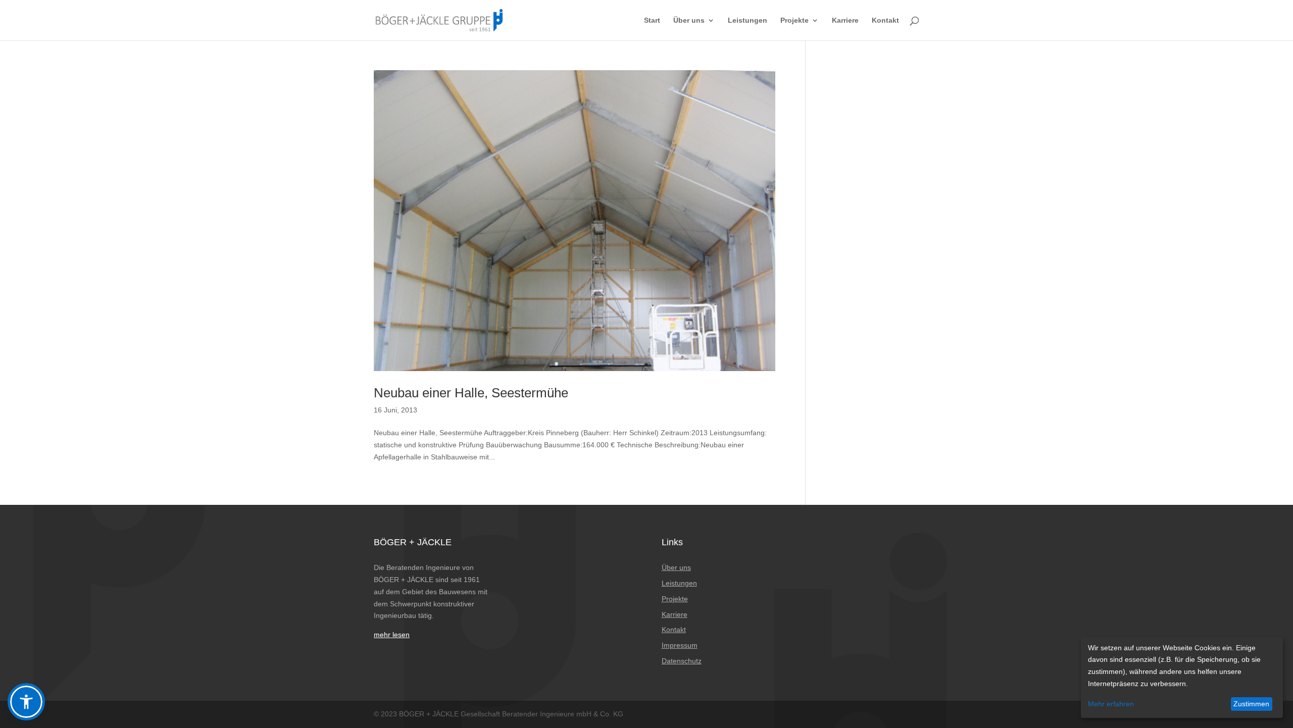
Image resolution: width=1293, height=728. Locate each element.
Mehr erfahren (1111, 704)
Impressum (680, 645)
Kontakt (885, 20)
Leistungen (747, 20)
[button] (26, 702)
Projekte (794, 20)
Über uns (689, 20)
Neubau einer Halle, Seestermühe (471, 392)
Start (652, 20)
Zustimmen (1251, 704)
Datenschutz (682, 661)
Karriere (845, 20)
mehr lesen (392, 635)
